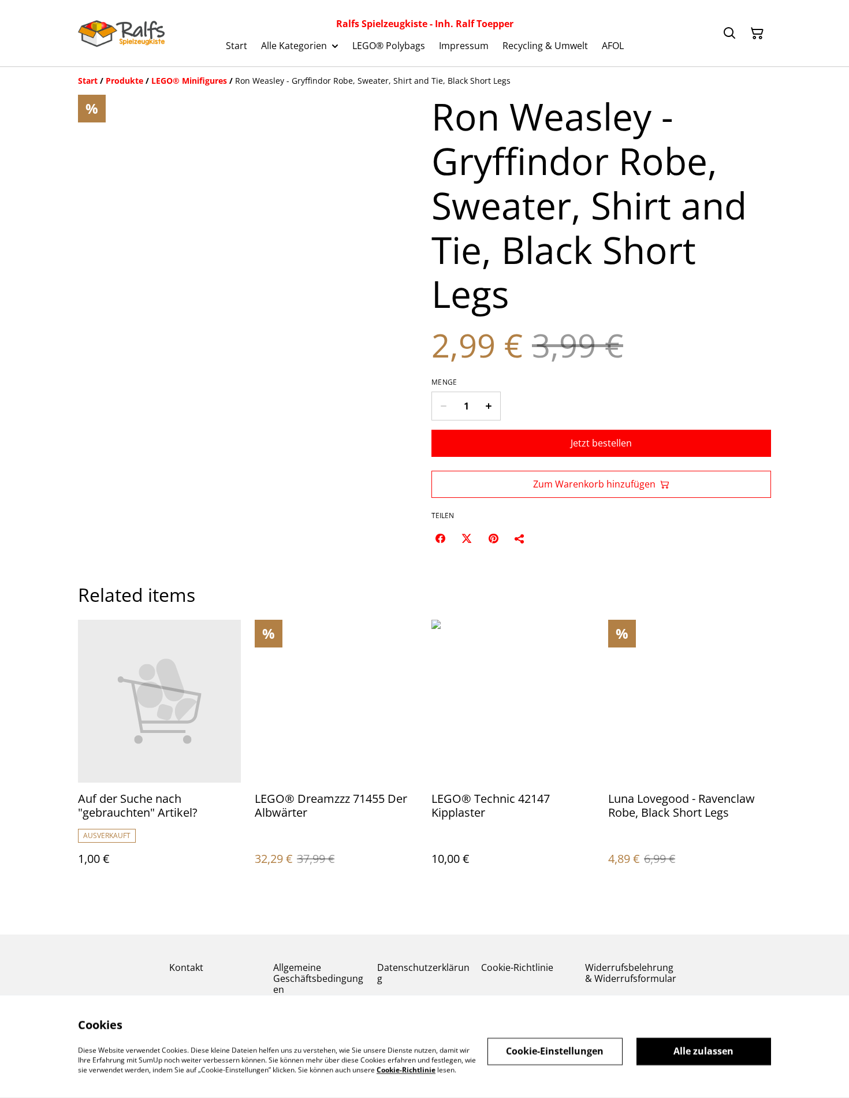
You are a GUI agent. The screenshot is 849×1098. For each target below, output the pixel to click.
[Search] (729, 33)
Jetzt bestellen (601, 443)
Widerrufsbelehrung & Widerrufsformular (630, 973)
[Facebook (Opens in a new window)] (440, 538)
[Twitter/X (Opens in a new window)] (466, 538)
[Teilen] (519, 538)
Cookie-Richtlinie (517, 967)
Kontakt (186, 967)
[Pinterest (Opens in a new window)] (493, 538)
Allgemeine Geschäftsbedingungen (318, 978)
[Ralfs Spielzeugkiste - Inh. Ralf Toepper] (121, 33)
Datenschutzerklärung (423, 973)
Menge (444, 382)
